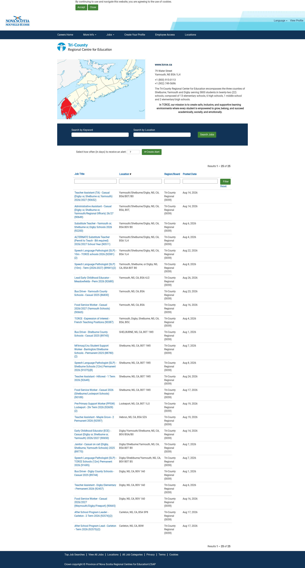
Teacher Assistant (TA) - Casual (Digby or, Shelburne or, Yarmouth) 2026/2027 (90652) (93, 196)
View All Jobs (96, 554)
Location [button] (124, 174)
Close (93, 7)
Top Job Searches (74, 554)
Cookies (173, 554)
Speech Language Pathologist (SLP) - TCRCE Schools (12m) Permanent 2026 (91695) (95, 461)
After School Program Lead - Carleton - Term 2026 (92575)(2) (95, 527)
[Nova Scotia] (18, 21)
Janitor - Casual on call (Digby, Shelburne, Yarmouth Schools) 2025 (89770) (94, 448)
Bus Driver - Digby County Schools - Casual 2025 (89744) (94, 473)
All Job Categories (132, 554)
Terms (162, 554)
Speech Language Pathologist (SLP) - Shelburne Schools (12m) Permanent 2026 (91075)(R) (95, 366)
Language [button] (280, 20)
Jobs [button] (109, 34)
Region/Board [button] (172, 174)
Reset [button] (223, 186)
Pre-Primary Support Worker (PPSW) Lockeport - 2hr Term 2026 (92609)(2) (94, 407)
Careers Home (65, 34)
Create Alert (152, 151)
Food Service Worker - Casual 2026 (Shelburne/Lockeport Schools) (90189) (93, 393)
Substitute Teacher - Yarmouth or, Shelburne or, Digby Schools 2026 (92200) (93, 227)
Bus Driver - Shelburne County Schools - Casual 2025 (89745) (91, 334)
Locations (190, 34)
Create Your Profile (134, 34)
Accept (81, 7)
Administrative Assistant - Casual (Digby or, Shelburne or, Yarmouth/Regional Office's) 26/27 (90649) (93, 212)
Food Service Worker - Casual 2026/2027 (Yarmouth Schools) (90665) (92, 308)
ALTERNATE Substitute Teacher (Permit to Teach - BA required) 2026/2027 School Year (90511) (92, 241)
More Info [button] (89, 34)
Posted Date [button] (190, 174)
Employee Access (165, 34)
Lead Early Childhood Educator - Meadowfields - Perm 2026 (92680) (94, 279)
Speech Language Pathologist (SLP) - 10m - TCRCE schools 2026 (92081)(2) (95, 254)
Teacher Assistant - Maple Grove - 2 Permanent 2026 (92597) (94, 419)
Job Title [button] (79, 173)
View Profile (296, 20)
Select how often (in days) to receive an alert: (101, 151)
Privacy (150, 554)
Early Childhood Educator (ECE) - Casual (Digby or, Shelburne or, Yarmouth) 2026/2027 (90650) (92, 434)
